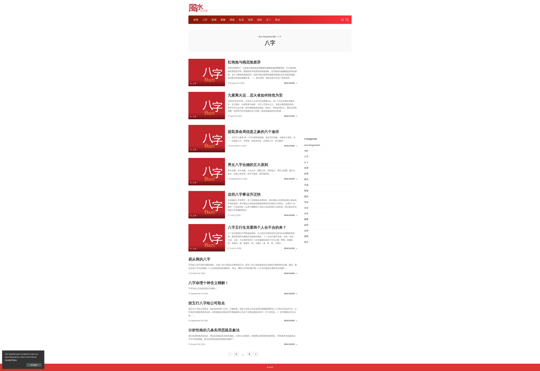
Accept (34, 365)
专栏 (306, 150)
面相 (306, 236)
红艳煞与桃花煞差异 (244, 62)
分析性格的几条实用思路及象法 (214, 330)
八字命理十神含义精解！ (208, 283)
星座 (306, 190)
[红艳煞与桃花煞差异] (206, 72)
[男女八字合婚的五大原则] (206, 171)
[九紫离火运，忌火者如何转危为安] (206, 105)
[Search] (347, 19)
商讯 (306, 179)
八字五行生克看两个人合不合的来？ (257, 227)
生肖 (306, 213)
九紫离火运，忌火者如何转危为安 (255, 95)
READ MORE (289, 83)
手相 (306, 185)
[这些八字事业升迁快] (206, 204)
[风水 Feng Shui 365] (200, 8)
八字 (194, 84)
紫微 (306, 219)
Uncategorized (312, 145)
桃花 (306, 196)
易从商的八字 (199, 259)
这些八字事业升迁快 (244, 194)
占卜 (306, 162)
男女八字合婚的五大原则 (248, 165)
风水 (306, 241)
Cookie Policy (11, 360)
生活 (306, 207)
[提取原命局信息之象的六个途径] (206, 138)
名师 (306, 167)
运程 (306, 230)
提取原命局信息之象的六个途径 (253, 132)
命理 (306, 173)
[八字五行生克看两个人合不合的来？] (206, 237)
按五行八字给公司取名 (206, 303)
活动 (306, 202)
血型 (306, 224)
